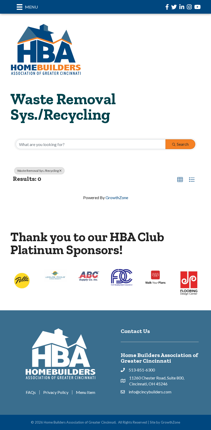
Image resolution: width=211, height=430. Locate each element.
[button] (180, 180)
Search (183, 144)
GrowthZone (117, 197)
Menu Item (85, 392)
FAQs (31, 392)
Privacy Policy (55, 392)
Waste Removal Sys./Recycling (38, 171)
